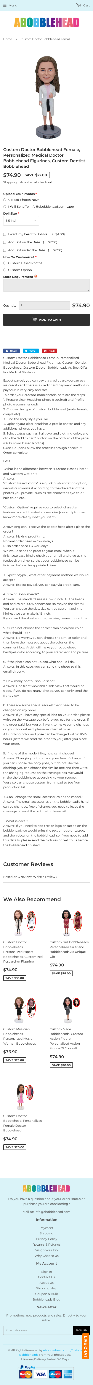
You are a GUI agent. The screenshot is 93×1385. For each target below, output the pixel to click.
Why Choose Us (47, 1256)
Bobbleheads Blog (47, 1299)
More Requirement (18, 277)
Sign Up (81, 1330)
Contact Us (46, 1277)
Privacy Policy (46, 1239)
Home (7, 39)
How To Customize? (18, 257)
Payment (46, 1228)
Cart (86, 5)
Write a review (44, 877)
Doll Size (10, 213)
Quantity (9, 305)
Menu (13, 5)
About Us (47, 1283)
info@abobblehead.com (53, 1212)
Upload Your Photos (19, 194)
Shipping (10, 182)
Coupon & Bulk (46, 1294)
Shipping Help (46, 1288)
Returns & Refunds (47, 1244)
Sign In (46, 1272)
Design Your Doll (46, 1250)
